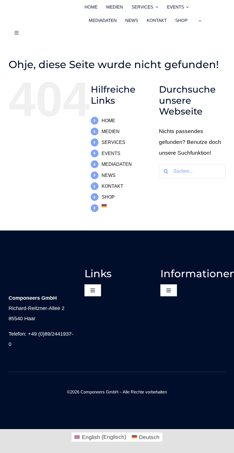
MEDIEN (111, 131)
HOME (108, 120)
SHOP (108, 197)
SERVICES (113, 142)
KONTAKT (112, 186)
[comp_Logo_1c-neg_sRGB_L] (38, 270)
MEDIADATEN (117, 164)
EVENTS (111, 153)
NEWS (109, 175)
